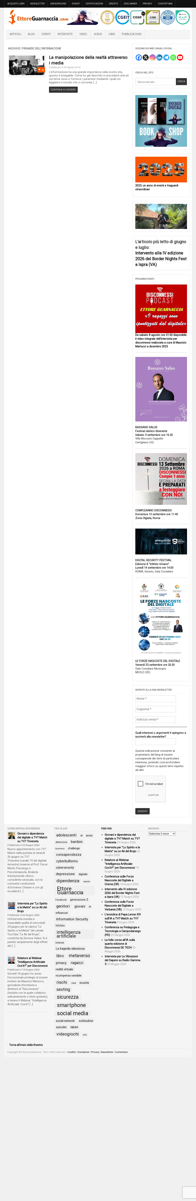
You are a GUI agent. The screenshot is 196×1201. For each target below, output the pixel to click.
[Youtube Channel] (180, 57)
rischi (61, 982)
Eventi (76, 3)
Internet (60, 942)
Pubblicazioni (131, 34)
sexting (63, 989)
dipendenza (67, 880)
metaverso (79, 955)
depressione (65, 874)
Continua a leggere (63, 89)
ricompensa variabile (69, 975)
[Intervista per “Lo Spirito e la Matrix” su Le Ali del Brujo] (11, 905)
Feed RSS (106, 828)
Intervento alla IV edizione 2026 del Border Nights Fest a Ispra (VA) (161, 259)
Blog (31, 34)
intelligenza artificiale (69, 934)
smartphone (71, 1005)
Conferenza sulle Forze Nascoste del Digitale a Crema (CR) (119, 880)
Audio (98, 34)
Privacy (147, 3)
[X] (146, 57)
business (60, 848)
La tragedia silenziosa (70, 948)
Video (83, 34)
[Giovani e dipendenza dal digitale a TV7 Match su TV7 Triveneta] (11, 835)
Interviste (65, 34)
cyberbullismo (67, 861)
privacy (61, 963)
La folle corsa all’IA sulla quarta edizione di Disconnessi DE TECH (120, 943)
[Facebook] (139, 57)
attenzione (61, 841)
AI (81, 835)
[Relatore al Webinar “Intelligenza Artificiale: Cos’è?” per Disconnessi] (11, 960)
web (85, 1034)
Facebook (61, 899)
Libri (112, 34)
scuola (84, 982)
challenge (74, 848)
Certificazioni (94, 3)
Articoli (15, 34)
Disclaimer (130, 3)
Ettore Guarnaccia (70, 890)
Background (58, 3)
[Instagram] (152, 57)
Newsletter (37, 3)
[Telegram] (166, 57)
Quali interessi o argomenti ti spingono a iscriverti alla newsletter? (160, 734)
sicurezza (67, 997)
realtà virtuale (64, 969)
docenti (86, 881)
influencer (62, 912)
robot (73, 982)
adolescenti (66, 835)
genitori (63, 905)
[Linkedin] (159, 57)
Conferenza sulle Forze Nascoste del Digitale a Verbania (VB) (119, 905)
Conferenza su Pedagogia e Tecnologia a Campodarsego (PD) (123, 930)
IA (90, 906)
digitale (83, 874)
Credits (113, 3)
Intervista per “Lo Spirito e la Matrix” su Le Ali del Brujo (32, 907)
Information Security (72, 919)
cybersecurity (65, 867)
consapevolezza (68, 854)
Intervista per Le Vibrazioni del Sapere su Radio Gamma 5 (122, 959)
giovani (79, 906)
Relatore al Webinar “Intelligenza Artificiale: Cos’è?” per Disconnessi (32, 961)
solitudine (86, 1020)
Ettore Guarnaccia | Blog (98, 17)
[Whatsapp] (173, 57)
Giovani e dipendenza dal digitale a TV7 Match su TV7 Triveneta (32, 837)
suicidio (61, 1027)
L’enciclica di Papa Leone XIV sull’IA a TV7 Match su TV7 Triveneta (123, 918)
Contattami (165, 3)
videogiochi (67, 1033)
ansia (89, 835)
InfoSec (60, 925)
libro (60, 955)
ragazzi (77, 962)
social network (65, 1020)
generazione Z (79, 899)
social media (72, 1013)
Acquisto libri (15, 3)
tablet (74, 1027)
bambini (76, 842)
